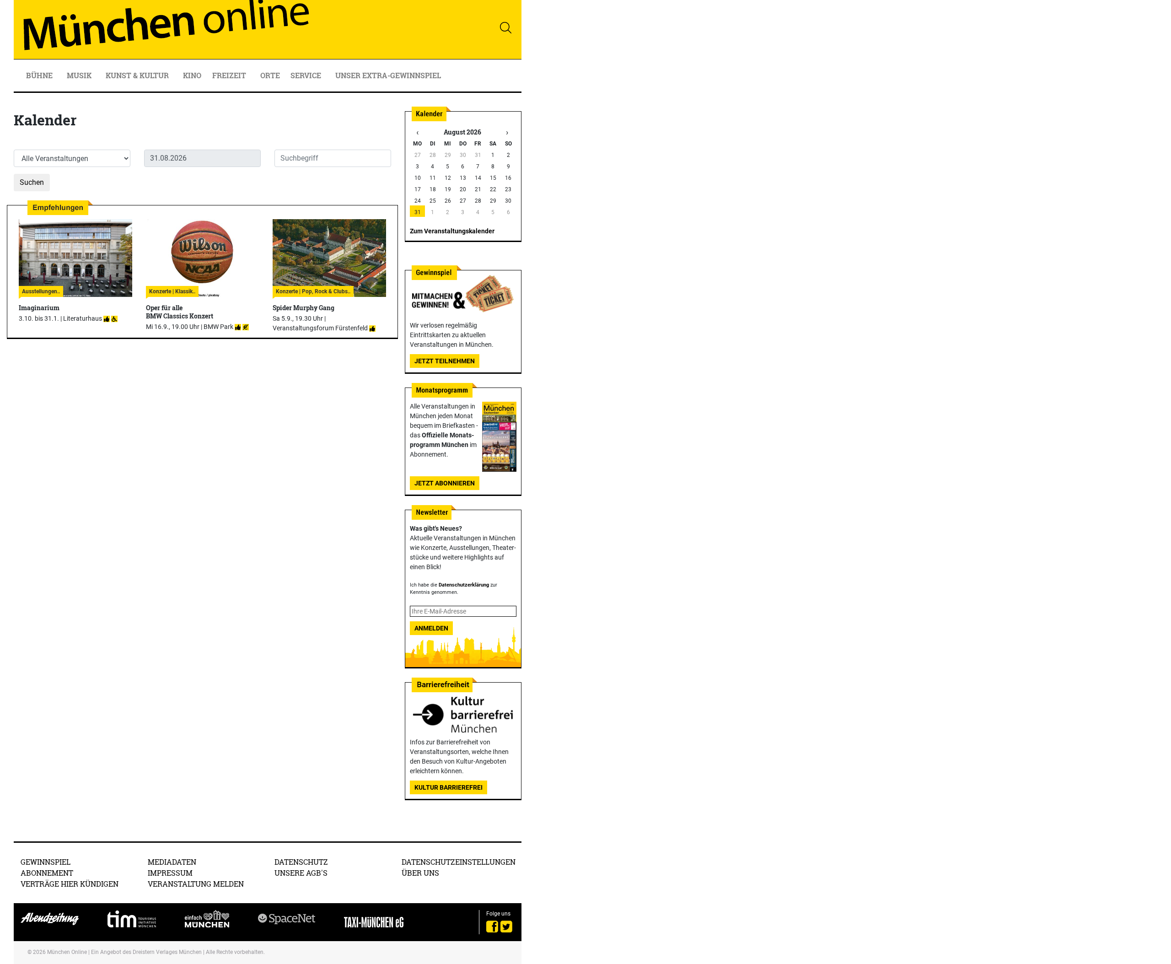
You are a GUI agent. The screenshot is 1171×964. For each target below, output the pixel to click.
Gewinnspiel (45, 862)
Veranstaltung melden (196, 884)
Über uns (420, 873)
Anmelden (431, 628)
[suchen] (505, 27)
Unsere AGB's (301, 873)
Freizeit (230, 75)
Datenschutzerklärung (464, 585)
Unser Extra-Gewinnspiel (388, 75)
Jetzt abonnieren (444, 483)
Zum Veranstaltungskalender (452, 231)
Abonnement (47, 873)
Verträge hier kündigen (69, 884)
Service (306, 75)
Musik (80, 75)
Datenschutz (301, 862)
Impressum (170, 873)
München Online (67, 952)
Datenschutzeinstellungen (459, 862)
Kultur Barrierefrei (448, 787)
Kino (192, 75)
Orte (270, 75)
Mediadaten (172, 862)
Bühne (40, 75)
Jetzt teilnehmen (444, 361)
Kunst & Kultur (138, 75)
